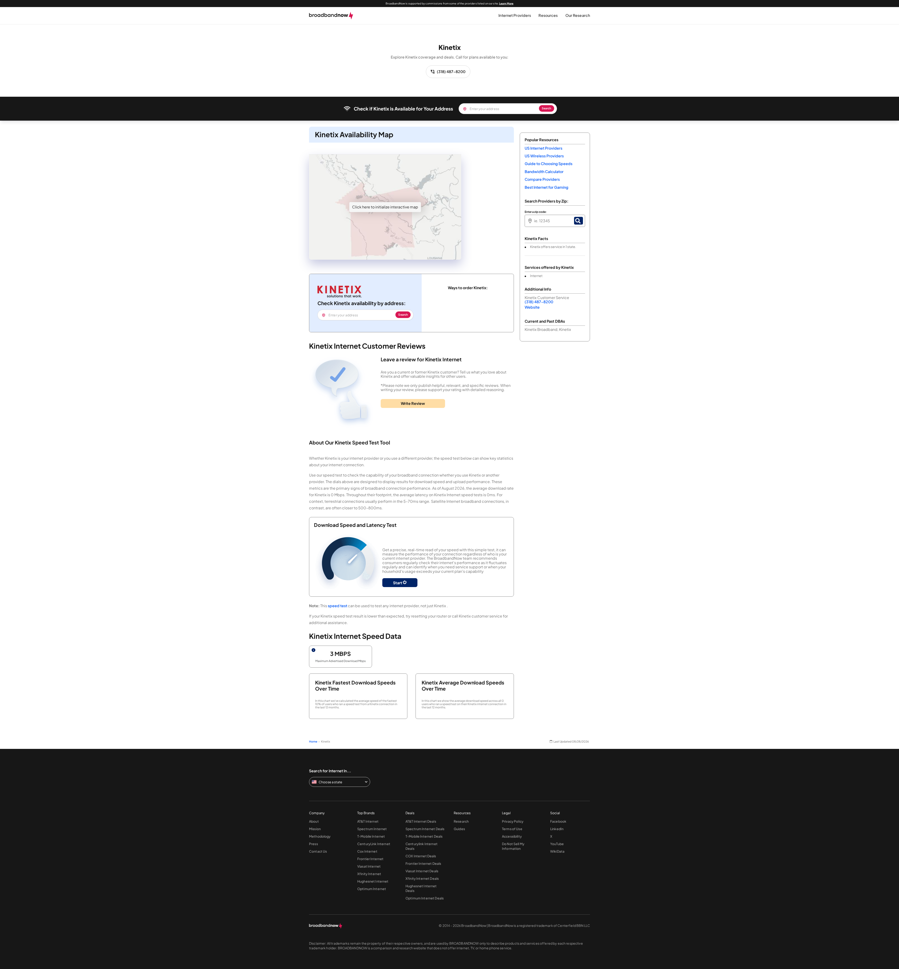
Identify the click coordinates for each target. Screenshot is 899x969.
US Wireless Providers (544, 155)
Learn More (506, 3)
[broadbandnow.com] (331, 15)
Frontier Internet (370, 859)
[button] (514, 15)
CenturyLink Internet (373, 844)
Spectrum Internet (372, 829)
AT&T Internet (368, 821)
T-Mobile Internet (371, 836)
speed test (337, 605)
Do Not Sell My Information (513, 846)
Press (313, 844)
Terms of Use (512, 829)
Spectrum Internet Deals (424, 829)
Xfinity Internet (369, 874)
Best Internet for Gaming (546, 187)
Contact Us (318, 851)
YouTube (557, 844)
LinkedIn (557, 829)
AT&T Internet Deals (420, 821)
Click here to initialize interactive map (385, 206)
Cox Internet (367, 851)
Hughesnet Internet (373, 881)
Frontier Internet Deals (423, 863)
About (314, 821)
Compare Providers (542, 179)
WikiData (557, 851)
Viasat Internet (369, 866)
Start (398, 582)
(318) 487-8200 (451, 71)
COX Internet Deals (420, 856)
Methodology (320, 836)
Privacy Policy (512, 821)
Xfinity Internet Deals (422, 878)
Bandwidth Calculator (544, 171)
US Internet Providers (543, 148)
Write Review (413, 403)
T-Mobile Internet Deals (423, 836)
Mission (315, 829)
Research (461, 821)
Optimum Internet (371, 889)
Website (532, 307)
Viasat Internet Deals (421, 871)
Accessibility (512, 836)
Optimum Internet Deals (424, 898)
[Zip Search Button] (578, 221)
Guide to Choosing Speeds (548, 163)
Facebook (558, 821)
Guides (459, 829)
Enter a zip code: (536, 212)
